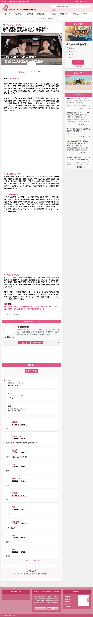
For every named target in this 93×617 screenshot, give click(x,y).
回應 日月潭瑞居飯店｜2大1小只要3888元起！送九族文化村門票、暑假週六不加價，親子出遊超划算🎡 (78, 119)
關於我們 (67, 597)
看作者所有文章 (36, 343)
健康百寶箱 (41, 14)
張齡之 (14, 535)
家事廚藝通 (63, 14)
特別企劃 (7, 14)
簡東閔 (68, 99)
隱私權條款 (68, 604)
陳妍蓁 (14, 450)
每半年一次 (72, 54)
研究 (8, 314)
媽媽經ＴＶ (51, 18)
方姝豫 (14, 493)
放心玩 (24, 1)
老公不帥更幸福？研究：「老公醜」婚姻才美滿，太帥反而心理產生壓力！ (30, 306)
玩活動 (19, 1)
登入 (77, 1)
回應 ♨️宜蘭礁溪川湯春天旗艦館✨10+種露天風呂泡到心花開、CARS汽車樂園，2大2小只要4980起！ (78, 147)
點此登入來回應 (31, 371)
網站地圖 (67, 606)
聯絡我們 (67, 599)
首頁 (3, 1)
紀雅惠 (14, 422)
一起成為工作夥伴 (52, 608)
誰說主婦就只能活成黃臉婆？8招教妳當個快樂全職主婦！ (25, 309)
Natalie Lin (16, 478)
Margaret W (16, 436)
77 (31, 560)
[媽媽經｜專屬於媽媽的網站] (20, 8)
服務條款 (67, 601)
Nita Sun (15, 521)
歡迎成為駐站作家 (40, 608)
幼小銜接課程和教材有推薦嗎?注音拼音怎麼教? (31, 574)
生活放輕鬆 (52, 14)
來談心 (15, 1)
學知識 (10, 1)
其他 (70, 57)
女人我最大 (75, 14)
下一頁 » (36, 560)
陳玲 (9, 380)
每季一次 (71, 51)
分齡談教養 (29, 14)
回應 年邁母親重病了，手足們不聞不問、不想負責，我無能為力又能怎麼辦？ (78, 162)
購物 (27, 1)
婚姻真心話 (18, 14)
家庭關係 (17, 314)
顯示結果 (78, 66)
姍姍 (13, 549)
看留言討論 (41, 72)
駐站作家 (41, 18)
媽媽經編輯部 (21, 72)
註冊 (81, 1)
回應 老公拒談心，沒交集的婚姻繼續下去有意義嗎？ (78, 133)
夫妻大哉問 (18, 24)
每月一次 (71, 48)
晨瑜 (13, 507)
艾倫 (13, 464)
